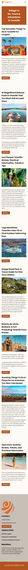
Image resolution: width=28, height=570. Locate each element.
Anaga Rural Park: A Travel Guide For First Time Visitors (12, 272)
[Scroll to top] (24, 567)
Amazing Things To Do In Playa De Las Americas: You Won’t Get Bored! (14, 380)
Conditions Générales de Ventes (11, 540)
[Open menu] (25, 2)
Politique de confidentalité (9, 537)
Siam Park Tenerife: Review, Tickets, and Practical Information (13, 448)
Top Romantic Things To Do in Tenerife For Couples (13, 32)
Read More (6, 78)
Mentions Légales (7, 534)
